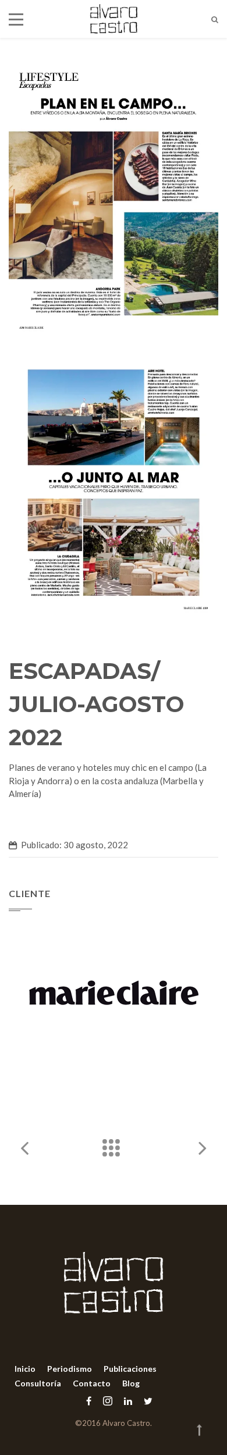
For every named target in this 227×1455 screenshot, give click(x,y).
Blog (131, 1383)
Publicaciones (130, 1369)
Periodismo (69, 1369)
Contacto (92, 1383)
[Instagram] (107, 1400)
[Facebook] (88, 1400)
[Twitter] (145, 1400)
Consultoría (38, 1383)
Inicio (25, 1369)
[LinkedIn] (128, 1400)
